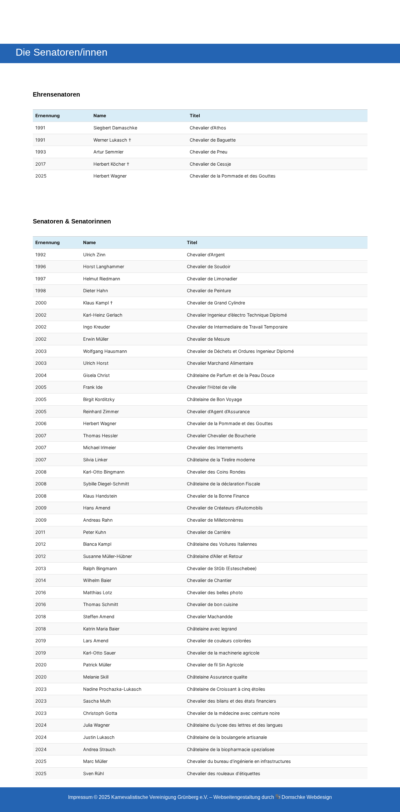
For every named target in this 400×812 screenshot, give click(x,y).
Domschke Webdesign (307, 797)
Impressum (80, 797)
